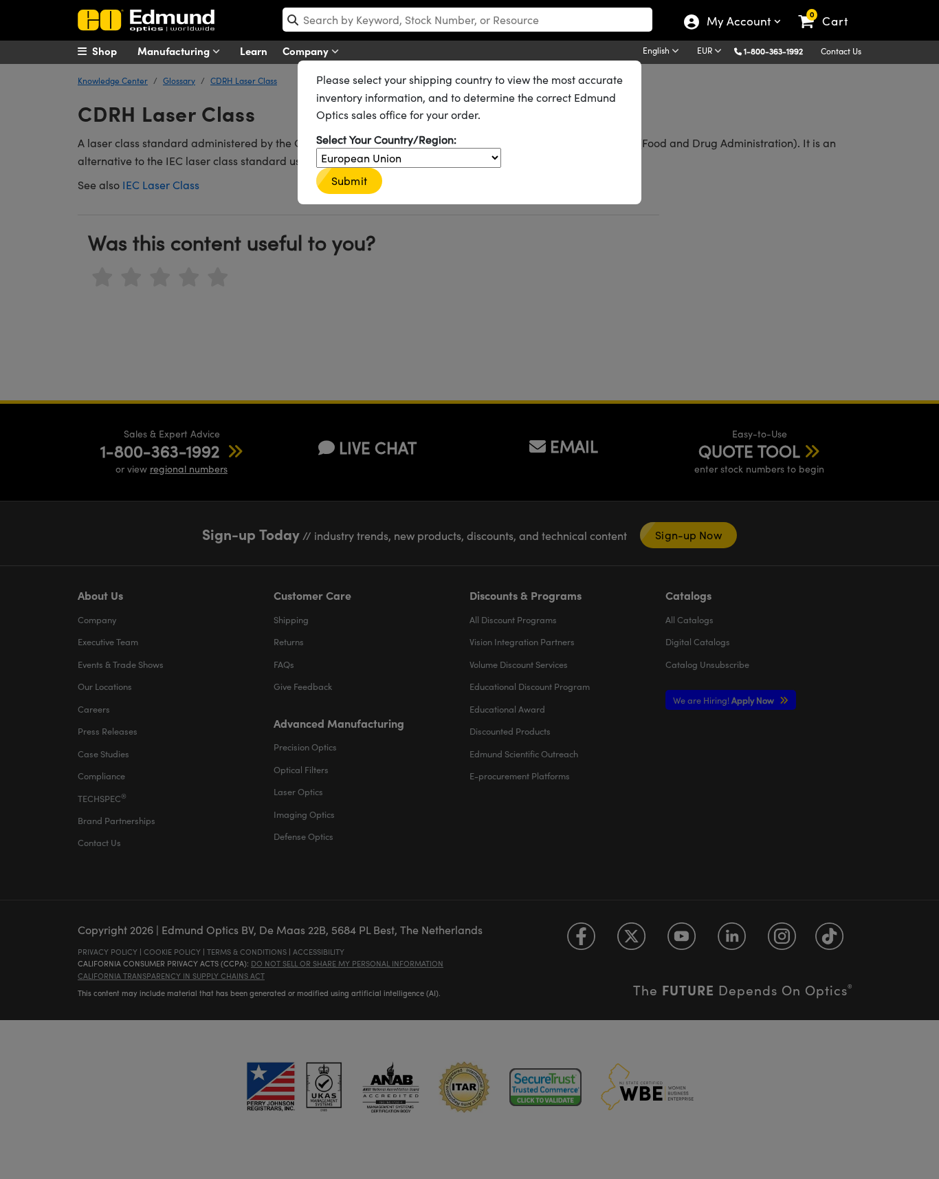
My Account (738, 23)
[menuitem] (112, 51)
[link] (829, 10)
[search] (467, 20)
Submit (349, 180)
